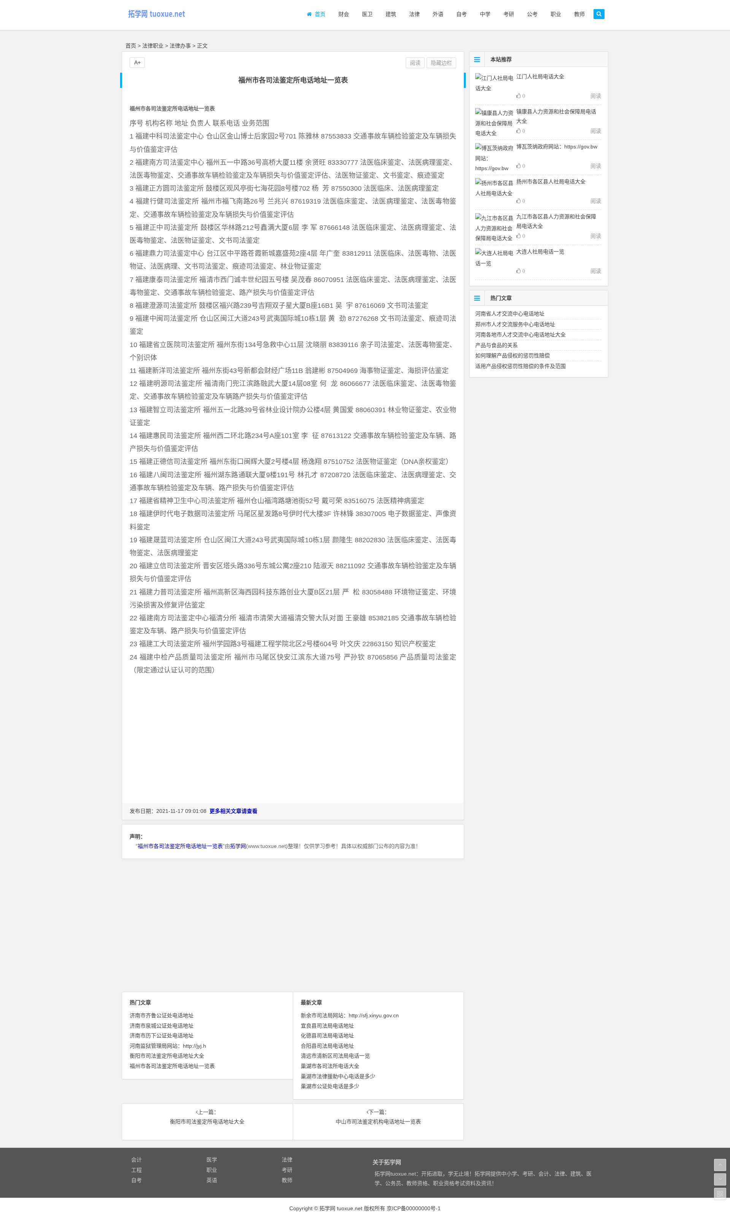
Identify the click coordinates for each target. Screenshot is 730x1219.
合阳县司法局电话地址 (327, 1046)
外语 (436, 14)
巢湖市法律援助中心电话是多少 (338, 1076)
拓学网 (238, 846)
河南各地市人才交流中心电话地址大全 (520, 334)
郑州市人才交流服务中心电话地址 (515, 324)
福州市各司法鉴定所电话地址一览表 (180, 846)
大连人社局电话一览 (540, 252)
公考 (531, 14)
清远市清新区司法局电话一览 (335, 1056)
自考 (460, 14)
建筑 (389, 14)
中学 (483, 14)
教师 (578, 14)
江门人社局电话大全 (540, 76)
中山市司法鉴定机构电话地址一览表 (378, 1122)
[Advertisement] (293, 751)
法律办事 (180, 46)
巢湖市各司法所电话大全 (330, 1066)
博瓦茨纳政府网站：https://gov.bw (556, 146)
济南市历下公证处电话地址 (162, 1036)
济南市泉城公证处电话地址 (162, 1026)
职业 (554, 14)
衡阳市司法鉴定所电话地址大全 (167, 1056)
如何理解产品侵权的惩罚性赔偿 (512, 355)
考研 (507, 14)
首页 (318, 14)
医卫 (366, 14)
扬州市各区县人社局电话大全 (551, 181)
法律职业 (152, 46)
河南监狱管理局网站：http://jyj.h (168, 1046)
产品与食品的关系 (496, 345)
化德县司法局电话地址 (327, 1036)
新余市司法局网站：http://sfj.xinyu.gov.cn (350, 1015)
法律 (413, 14)
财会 (342, 14)
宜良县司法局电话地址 (327, 1026)
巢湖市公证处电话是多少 (330, 1086)
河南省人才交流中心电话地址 (509, 314)
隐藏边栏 (441, 63)
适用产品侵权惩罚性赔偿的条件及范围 (520, 366)
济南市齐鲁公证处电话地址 (162, 1015)
